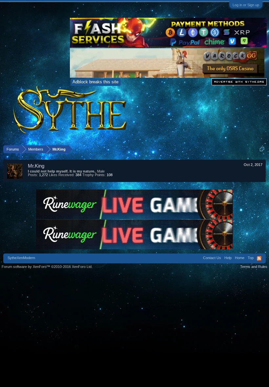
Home (239, 258)
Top (251, 258)
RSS (259, 258)
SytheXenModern (21, 258)
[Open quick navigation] (262, 149)
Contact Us (212, 258)
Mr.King (36, 166)
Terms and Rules (253, 267)
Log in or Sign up (246, 5)
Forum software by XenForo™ (47, 267)
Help (228, 258)
